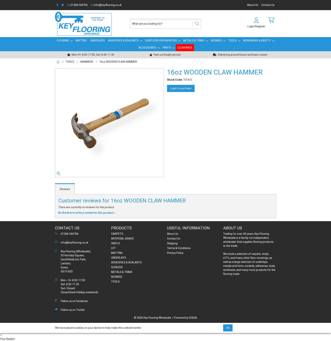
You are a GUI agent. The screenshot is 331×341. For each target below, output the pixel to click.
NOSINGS (216, 40)
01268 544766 (79, 4)
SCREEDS (117, 267)
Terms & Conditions (179, 248)
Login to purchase (181, 88)
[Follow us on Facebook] (57, 5)
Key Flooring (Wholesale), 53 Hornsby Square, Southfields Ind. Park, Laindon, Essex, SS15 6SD (76, 261)
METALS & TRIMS (193, 40)
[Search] (196, 24)
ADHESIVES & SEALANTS (123, 40)
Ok (227, 327)
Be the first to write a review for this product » (86, 212)
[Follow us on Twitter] (63, 5)
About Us (252, 4)
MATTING (81, 40)
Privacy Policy (175, 252)
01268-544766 (70, 233)
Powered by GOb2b (185, 317)
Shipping (172, 243)
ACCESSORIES (147, 47)
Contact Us (267, 4)
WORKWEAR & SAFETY (257, 40)
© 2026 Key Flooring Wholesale (152, 317)
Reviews (65, 189)
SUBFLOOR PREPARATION (161, 40)
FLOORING (63, 40)
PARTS (167, 47)
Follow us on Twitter (73, 309)
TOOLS (232, 40)
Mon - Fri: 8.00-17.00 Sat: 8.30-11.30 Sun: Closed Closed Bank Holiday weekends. (80, 286)
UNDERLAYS (97, 40)
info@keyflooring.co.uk (107, 4)
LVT (113, 248)
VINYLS (115, 243)
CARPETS (117, 233)
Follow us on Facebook (74, 301)
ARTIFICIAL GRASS (122, 238)
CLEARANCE (185, 47)
